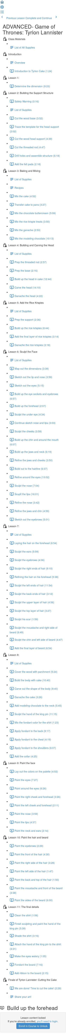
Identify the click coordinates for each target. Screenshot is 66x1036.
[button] (2, 3)
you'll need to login (47, 1021)
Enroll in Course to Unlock (33, 1026)
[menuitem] (2, 8)
